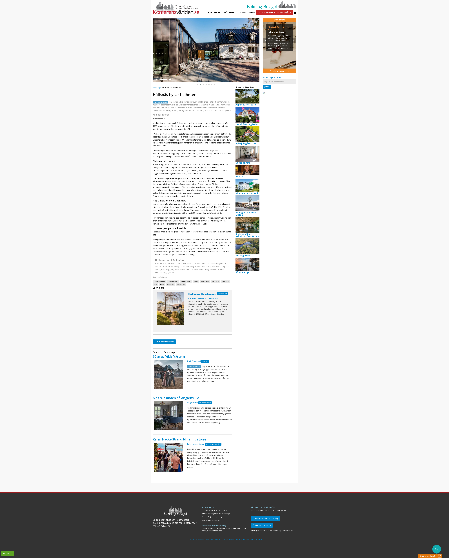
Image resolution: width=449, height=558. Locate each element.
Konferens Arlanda (228, 539)
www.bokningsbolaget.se (211, 520)
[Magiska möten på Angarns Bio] (168, 415)
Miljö (155, 284)
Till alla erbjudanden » (279, 71)
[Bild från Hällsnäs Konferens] (170, 308)
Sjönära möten (181, 284)
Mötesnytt (230, 12)
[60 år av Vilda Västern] (168, 374)
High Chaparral (194, 361)
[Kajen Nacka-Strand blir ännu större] (168, 457)
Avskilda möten (173, 281)
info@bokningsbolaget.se (216, 517)
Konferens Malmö (256, 539)
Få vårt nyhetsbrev (272, 77)
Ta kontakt (7, 554)
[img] (279, 45)
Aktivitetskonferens (159, 281)
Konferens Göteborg (242, 539)
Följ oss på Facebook (262, 525)
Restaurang (170, 284)
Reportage (214, 12)
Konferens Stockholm (213, 539)
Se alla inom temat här (164, 342)
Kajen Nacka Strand (195, 444)
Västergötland (223, 293)
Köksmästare (205, 281)
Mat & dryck (215, 281)
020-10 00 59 (248, 12)
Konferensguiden (257, 510)
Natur (162, 284)
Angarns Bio (192, 402)
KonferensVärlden (271, 510)
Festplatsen (283, 510)
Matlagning (225, 281)
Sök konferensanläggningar (196, 539)
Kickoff (196, 281)
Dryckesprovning (185, 281)
